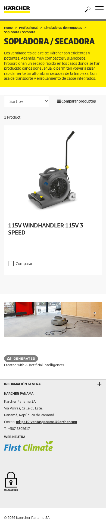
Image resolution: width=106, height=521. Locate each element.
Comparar (24, 263)
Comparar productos (78, 101)
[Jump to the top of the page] (92, 510)
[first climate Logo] (28, 451)
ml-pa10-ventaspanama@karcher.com (46, 422)
